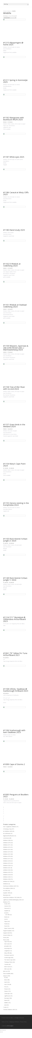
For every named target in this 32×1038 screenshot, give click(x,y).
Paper (5, 921)
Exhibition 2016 (6, 856)
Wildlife (6, 1002)
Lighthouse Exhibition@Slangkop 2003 (12, 899)
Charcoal (6, 908)
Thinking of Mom (8, 962)
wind (5, 1005)
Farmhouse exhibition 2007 (9, 886)
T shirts (5, 1007)
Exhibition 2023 (6, 872)
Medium (5, 902)
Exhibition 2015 (6, 854)
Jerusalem (6, 946)
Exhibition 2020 (6, 865)
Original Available (7, 930)
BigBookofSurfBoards (8, 835)
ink (5, 913)
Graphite (6, 910)
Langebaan (7, 950)
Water (5, 1000)
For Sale (5, 890)
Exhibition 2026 (6, 879)
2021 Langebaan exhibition (9, 826)
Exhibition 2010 (6, 842)
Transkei (6, 964)
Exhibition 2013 (6, 849)
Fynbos (6, 991)
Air (5, 977)
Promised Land (8, 955)
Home (4, 11)
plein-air (5, 971)
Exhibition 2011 (6, 845)
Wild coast (6, 969)
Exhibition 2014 (6, 851)
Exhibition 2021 (6, 867)
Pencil (5, 926)
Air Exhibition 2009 (7, 831)
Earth (5, 982)
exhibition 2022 (6, 870)
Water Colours (7, 928)
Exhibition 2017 (6, 858)
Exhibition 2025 (6, 877)
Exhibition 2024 (6, 874)
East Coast (7, 943)
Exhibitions (5, 883)
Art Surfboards (6, 833)
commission (6, 838)
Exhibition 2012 (6, 847)
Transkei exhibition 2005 (9, 1009)
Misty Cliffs (7, 953)
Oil (5, 919)
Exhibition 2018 (6, 861)
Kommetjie (7, 948)
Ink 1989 (7, 914)
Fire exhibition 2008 (8, 888)
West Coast (7, 966)
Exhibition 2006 (6, 840)
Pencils (5, 937)
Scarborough (7, 957)
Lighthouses (7, 996)
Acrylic (5, 903)
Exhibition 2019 (6, 863)
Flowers (6, 989)
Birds (5, 980)
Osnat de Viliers (7, 935)
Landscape (7, 993)
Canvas (6, 906)
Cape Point (7, 941)
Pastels (6, 923)
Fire (5, 986)
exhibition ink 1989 (7, 881)
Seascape (6, 998)
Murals (6, 917)
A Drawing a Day (7, 829)
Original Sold (6, 933)
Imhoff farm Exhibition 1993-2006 (11, 897)
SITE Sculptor (10, 1026)
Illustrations (6, 895)
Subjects (9, 11)
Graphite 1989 (6, 893)
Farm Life (6, 984)
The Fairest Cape (8, 960)
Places (4, 939)
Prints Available (6, 973)
